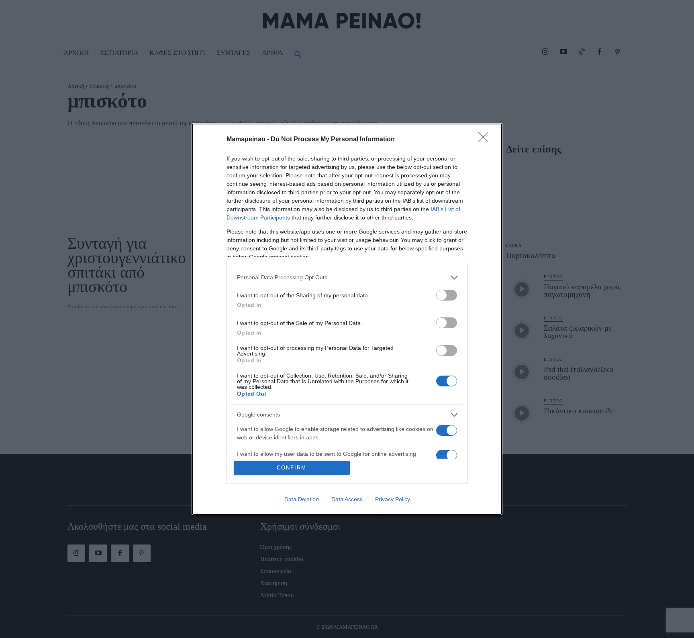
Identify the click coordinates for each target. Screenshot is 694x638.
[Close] (486, 139)
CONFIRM (291, 468)
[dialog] (347, 319)
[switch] (446, 295)
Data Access (347, 499)
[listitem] (347, 277)
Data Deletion (301, 499)
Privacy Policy (392, 499)
